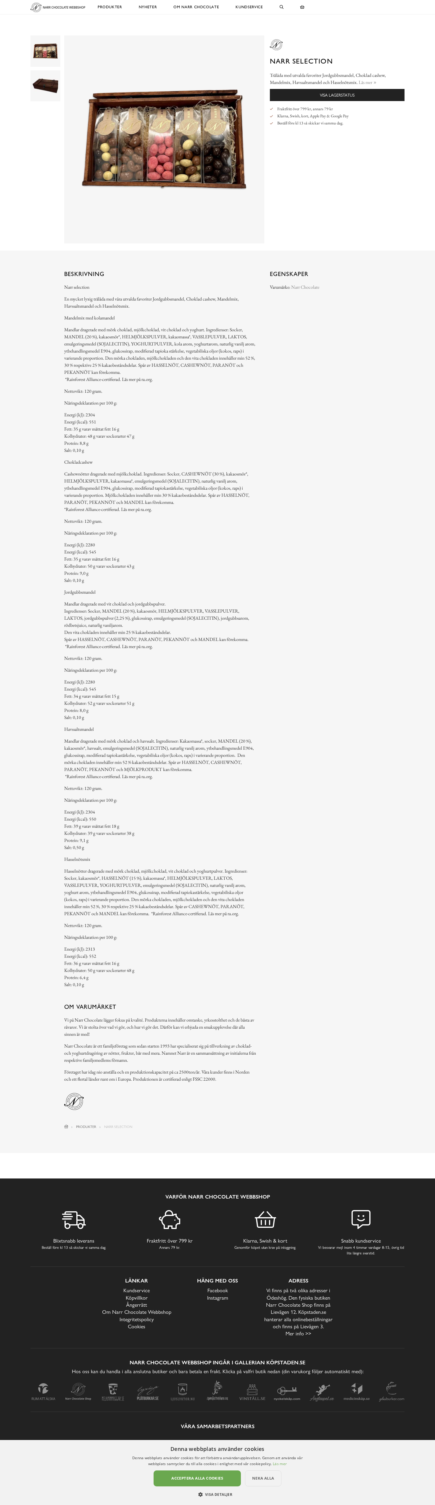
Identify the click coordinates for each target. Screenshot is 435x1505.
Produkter (110, 7)
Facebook (217, 1290)
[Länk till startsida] (66, 1127)
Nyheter (148, 7)
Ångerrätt (136, 1305)
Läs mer (280, 1463)
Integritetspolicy (137, 1319)
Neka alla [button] (263, 1478)
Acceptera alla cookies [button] (197, 1478)
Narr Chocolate (305, 287)
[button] (218, 1494)
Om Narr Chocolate (196, 7)
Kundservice (249, 7)
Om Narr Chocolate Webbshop (136, 1312)
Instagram (217, 1298)
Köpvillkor (137, 1298)
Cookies (136, 1326)
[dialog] (217, 1472)
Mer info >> (298, 1333)
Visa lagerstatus (337, 95)
